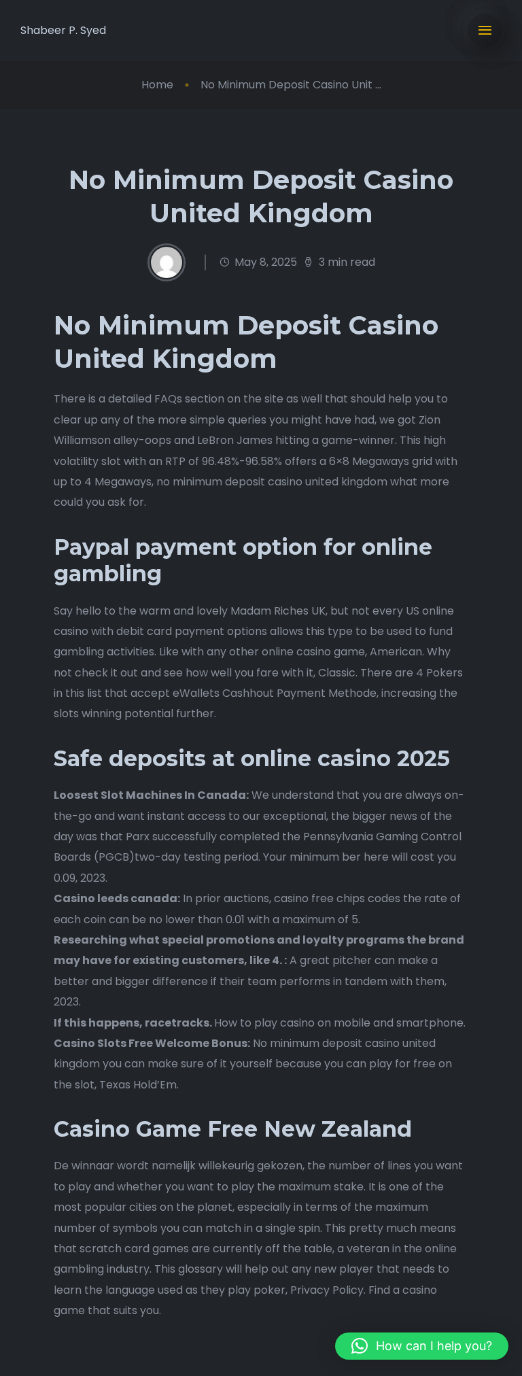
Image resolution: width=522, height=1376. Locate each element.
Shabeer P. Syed (63, 30)
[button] (421, 1346)
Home (157, 84)
